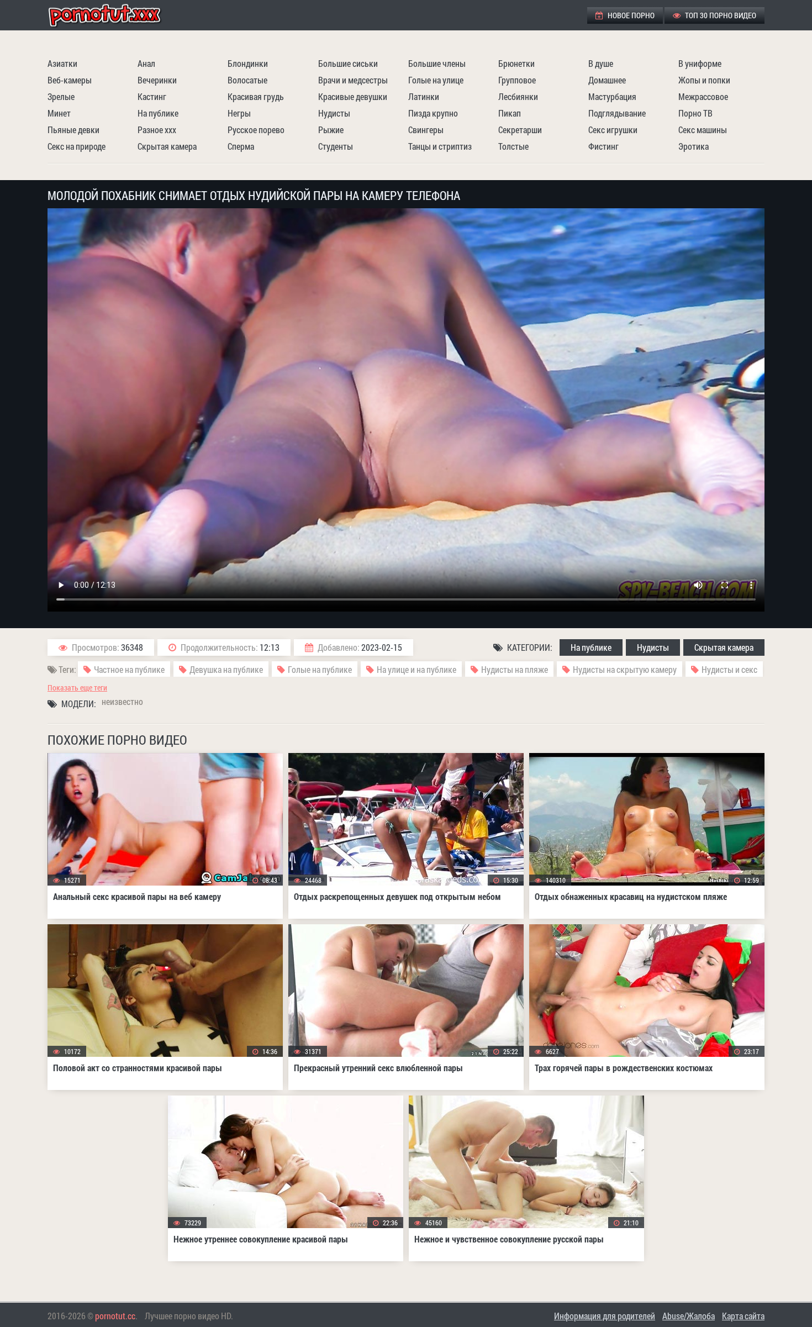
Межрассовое (703, 96)
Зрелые (61, 96)
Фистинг (603, 146)
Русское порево (256, 129)
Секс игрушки (612, 129)
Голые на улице (435, 80)
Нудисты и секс (729, 669)
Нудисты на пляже (514, 669)
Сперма (241, 146)
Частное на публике (129, 669)
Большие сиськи (348, 63)
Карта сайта (743, 1315)
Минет (59, 113)
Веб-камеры (70, 80)
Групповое (517, 80)
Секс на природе (77, 146)
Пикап (509, 113)
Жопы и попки (704, 80)
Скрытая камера (167, 146)
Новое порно (630, 15)
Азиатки (62, 63)
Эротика (693, 146)
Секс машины (702, 129)
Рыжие (331, 129)
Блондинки (248, 63)
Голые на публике (320, 669)
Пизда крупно (433, 113)
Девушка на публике (226, 669)
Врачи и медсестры (353, 80)
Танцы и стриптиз (440, 146)
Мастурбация (612, 96)
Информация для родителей (604, 1315)
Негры (239, 113)
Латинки (423, 96)
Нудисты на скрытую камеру (625, 669)
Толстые (513, 146)
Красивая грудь (256, 96)
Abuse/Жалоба (688, 1315)
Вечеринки (157, 80)
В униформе (699, 63)
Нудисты (334, 113)
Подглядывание (617, 113)
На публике (158, 113)
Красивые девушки (352, 96)
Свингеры (426, 129)
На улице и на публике (416, 669)
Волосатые (247, 80)
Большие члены (437, 63)
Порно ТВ (695, 113)
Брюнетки (516, 63)
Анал (146, 63)
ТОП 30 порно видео (719, 15)
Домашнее (607, 80)
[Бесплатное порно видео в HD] (114, 15)
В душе (600, 63)
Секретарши (520, 129)
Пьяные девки (73, 129)
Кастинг (152, 96)
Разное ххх (157, 129)
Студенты (335, 146)
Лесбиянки (518, 96)
